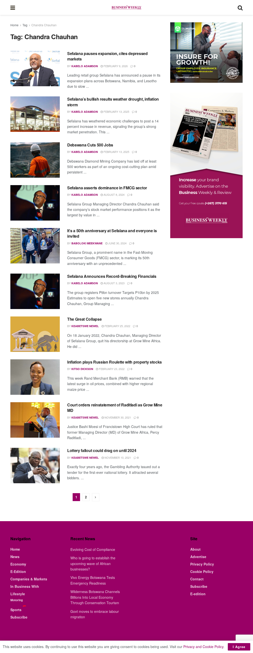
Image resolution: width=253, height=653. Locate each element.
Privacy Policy (202, 564)
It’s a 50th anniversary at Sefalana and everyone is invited (112, 233)
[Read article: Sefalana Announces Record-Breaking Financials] (35, 291)
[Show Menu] (12, 7)
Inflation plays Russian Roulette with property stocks (114, 362)
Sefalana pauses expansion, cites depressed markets (107, 56)
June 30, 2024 (116, 243)
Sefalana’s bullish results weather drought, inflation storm (113, 101)
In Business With (24, 586)
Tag (24, 25)
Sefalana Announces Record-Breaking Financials (111, 276)
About (195, 549)
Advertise (198, 556)
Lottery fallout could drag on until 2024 (101, 450)
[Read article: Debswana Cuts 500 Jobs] (35, 160)
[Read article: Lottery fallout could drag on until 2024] (35, 465)
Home (14, 25)
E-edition (198, 593)
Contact (197, 578)
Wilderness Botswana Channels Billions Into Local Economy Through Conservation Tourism (95, 597)
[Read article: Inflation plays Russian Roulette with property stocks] (35, 377)
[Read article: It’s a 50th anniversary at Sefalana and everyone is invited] (35, 245)
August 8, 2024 (114, 195)
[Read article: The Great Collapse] (35, 334)
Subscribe (18, 617)
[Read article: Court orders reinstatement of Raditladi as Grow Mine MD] (35, 420)
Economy (18, 564)
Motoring (16, 600)
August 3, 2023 (114, 283)
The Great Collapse (84, 319)
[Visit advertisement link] (206, 52)
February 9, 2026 (115, 66)
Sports (15, 609)
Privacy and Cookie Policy (203, 646)
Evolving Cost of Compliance (92, 549)
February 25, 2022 (117, 326)
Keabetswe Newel (85, 326)
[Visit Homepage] (126, 7)
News (15, 556)
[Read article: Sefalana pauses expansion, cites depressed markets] (35, 68)
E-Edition (18, 571)
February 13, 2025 (116, 112)
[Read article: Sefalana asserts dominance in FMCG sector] (35, 203)
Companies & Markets (28, 578)
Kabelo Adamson (84, 66)
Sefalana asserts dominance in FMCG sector (107, 188)
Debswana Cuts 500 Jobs (90, 145)
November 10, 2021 (117, 457)
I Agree (239, 646)
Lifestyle (17, 593)
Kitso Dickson (82, 369)
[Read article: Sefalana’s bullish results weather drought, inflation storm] (35, 114)
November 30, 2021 (117, 417)
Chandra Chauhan (44, 25)
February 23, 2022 (111, 369)
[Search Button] (240, 7)
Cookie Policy (201, 571)
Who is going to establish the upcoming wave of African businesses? (92, 563)
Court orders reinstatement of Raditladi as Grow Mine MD (114, 407)
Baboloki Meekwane (87, 243)
